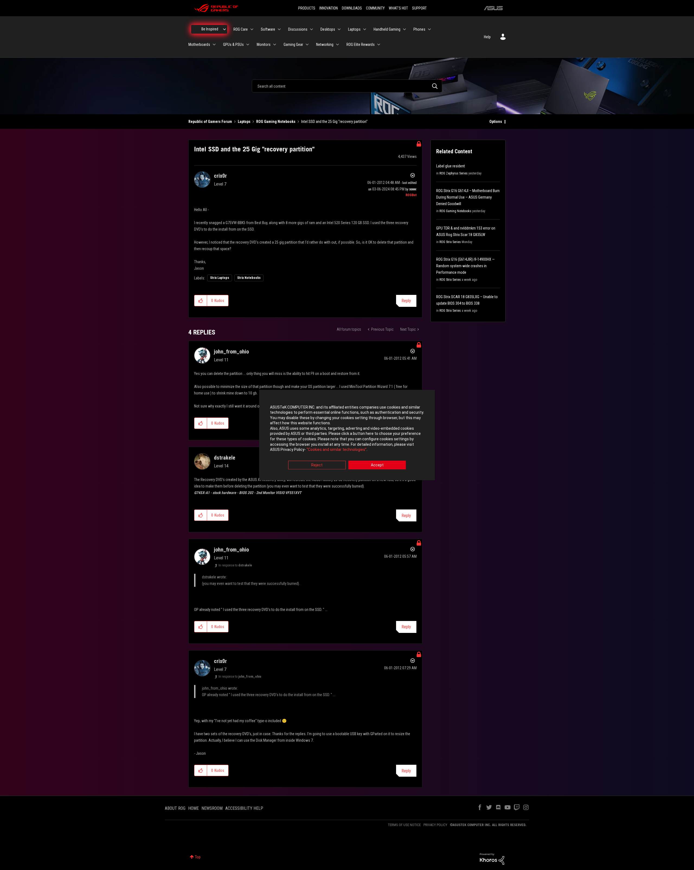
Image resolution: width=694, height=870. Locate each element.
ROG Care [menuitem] (240, 29)
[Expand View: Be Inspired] (224, 29)
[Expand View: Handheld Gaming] (404, 29)
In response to (235, 565)
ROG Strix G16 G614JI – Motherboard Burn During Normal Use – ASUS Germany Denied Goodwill (468, 197)
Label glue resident (450, 166)
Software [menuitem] (268, 29)
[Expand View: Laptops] (364, 29)
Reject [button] (317, 465)
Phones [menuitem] (419, 29)
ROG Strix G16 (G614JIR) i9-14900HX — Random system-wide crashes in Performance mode (465, 266)
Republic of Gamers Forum (210, 121)
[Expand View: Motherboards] (214, 44)
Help (487, 37)
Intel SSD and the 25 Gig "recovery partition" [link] (334, 121)
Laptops (244, 121)
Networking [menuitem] (324, 44)
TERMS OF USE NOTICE (404, 825)
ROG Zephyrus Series (453, 173)
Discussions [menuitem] (297, 29)
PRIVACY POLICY (435, 825)
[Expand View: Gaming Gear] (307, 44)
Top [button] (198, 857)
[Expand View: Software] (279, 29)
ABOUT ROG (175, 808)
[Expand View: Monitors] (274, 44)
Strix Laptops (219, 278)
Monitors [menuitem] (264, 44)
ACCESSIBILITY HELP (244, 808)
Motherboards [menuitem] (199, 44)
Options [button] (495, 121)
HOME (193, 808)
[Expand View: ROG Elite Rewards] (378, 44)
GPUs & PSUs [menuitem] (233, 44)
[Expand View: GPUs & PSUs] (247, 44)
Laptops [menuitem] (354, 29)
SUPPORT (419, 8)
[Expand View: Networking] (337, 44)
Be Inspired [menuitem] (209, 29)
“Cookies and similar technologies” (337, 450)
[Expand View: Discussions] (311, 29)
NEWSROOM (212, 808)
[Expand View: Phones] (429, 29)
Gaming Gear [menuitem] (293, 44)
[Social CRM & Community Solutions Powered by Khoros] (492, 858)
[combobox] (347, 86)
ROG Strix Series (450, 242)
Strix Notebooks (249, 278)
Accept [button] (377, 465)
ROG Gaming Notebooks (275, 121)
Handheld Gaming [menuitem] (387, 29)
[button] (200, 300)
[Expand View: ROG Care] (252, 29)
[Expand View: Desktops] (339, 29)
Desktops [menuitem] (327, 29)
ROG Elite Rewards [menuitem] (360, 44)
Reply (406, 300)
